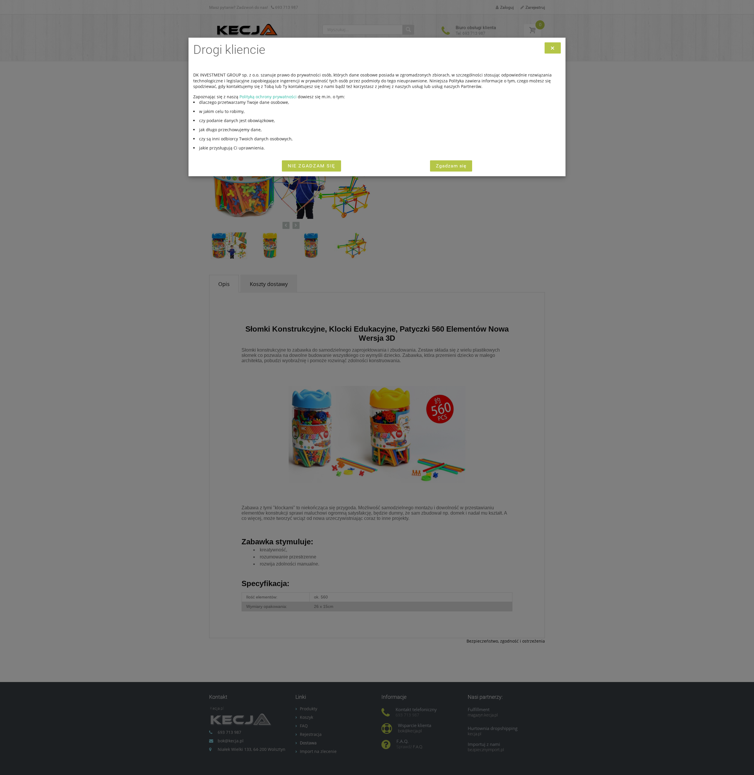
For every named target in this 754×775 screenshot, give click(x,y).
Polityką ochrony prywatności (268, 96)
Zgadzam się (451, 166)
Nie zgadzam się (311, 166)
